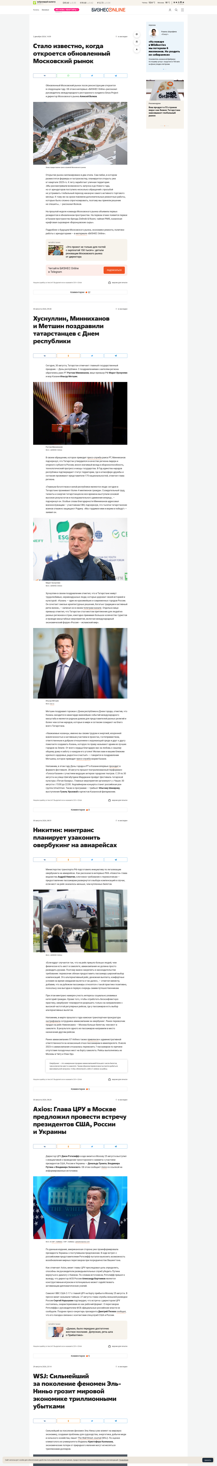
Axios (104, 1167)
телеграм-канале (92, 608)
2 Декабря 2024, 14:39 (42, 37)
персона (152, 25)
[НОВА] (66, 11)
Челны (144, 3)
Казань (36, 10)
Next (181, 69)
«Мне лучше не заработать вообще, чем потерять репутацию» (164, 46)
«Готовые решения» (169, 34)
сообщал (121, 1311)
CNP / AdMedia (57, 1242)
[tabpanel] (165, 45)
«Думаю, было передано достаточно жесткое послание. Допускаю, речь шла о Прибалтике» (89, 1332)
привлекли (93, 1039)
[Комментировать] (137, 34)
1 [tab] (163, 69)
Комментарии (80, 292)
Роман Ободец (167, 32)
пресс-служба (94, 457)
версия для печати (119, 283)
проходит (114, 766)
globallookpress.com (82, 1242)
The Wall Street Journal (89, 1438)
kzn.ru (52, 704)
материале (81, 233)
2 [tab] (164, 69)
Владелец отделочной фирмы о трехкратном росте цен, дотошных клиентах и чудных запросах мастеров (164, 58)
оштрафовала (53, 1021)
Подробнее (123, 1460)
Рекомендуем (155, 103)
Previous (149, 69)
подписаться (114, 270)
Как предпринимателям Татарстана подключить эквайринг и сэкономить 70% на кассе (164, 111)
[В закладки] (137, 42)
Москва (161, 3)
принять (207, 1460)
